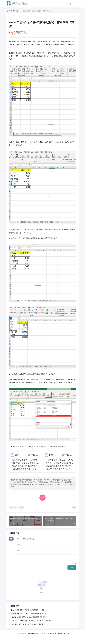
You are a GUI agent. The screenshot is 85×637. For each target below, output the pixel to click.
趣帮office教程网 (33, 633)
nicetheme (51, 633)
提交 (72, 568)
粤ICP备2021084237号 (62, 633)
